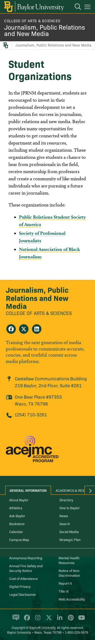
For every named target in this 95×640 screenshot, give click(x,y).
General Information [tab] (28, 490)
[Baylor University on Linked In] (58, 620)
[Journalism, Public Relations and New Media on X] (23, 329)
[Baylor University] (33, 6)
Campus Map (19, 539)
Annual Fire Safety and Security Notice (26, 568)
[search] (75, 7)
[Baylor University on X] (47, 620)
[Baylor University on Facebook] (26, 620)
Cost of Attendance (23, 578)
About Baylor (18, 499)
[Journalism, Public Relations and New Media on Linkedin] (36, 329)
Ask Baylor (17, 515)
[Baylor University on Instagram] (36, 620)
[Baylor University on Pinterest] (69, 620)
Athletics (15, 507)
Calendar (16, 531)
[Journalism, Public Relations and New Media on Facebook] (11, 329)
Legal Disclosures (22, 594)
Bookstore (17, 523)
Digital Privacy (20, 586)
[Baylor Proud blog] (15, 620)
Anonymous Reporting (25, 557)
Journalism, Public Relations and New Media (44, 30)
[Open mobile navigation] (88, 7)
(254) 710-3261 (31, 414)
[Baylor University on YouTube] (80, 620)
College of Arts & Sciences (32, 20)
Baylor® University (42, 627)
